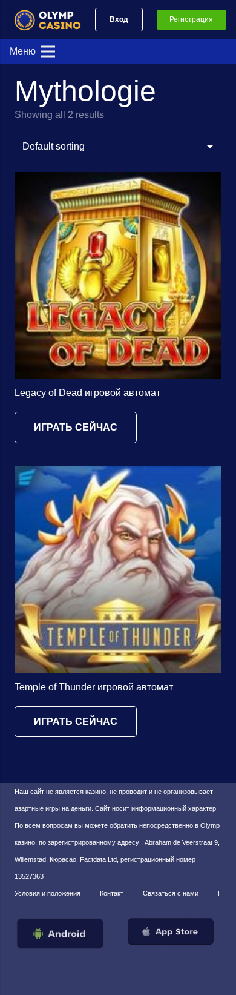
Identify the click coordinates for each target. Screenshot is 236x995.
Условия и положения (47, 893)
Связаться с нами (170, 893)
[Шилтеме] (53, 19)
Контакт (111, 893)
